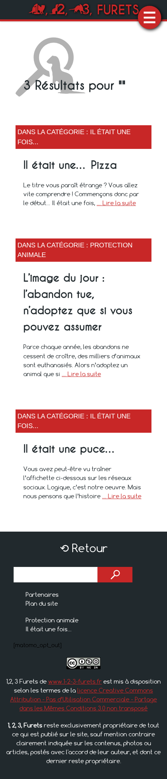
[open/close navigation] (149, 17)
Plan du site (42, 603)
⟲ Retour (84, 548)
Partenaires (42, 594)
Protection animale (52, 620)
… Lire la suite (116, 203)
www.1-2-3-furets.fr (75, 681)
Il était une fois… (49, 629)
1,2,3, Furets (83, 9)
